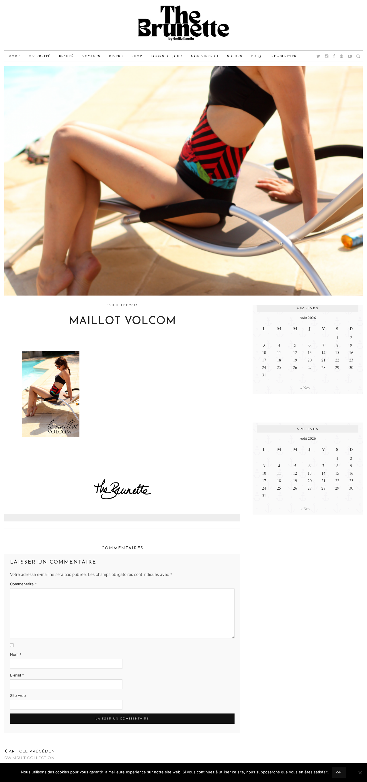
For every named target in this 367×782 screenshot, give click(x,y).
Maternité (39, 56)
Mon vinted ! (204, 56)
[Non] (360, 772)
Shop (137, 56)
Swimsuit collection (31, 754)
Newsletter (284, 56)
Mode (14, 56)
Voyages (91, 56)
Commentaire (23, 584)
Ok (339, 772)
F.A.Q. (257, 56)
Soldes (234, 56)
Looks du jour (166, 56)
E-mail (17, 675)
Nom (16, 654)
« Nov (305, 387)
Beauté (66, 56)
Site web (18, 695)
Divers (116, 56)
